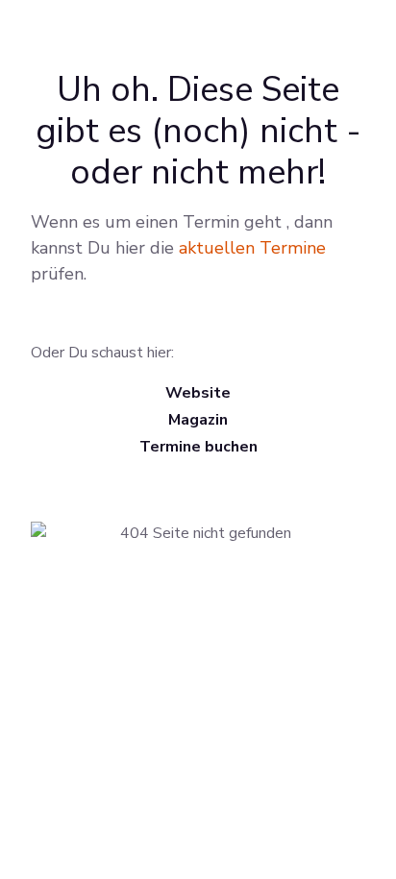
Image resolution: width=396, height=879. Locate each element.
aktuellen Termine (252, 247)
